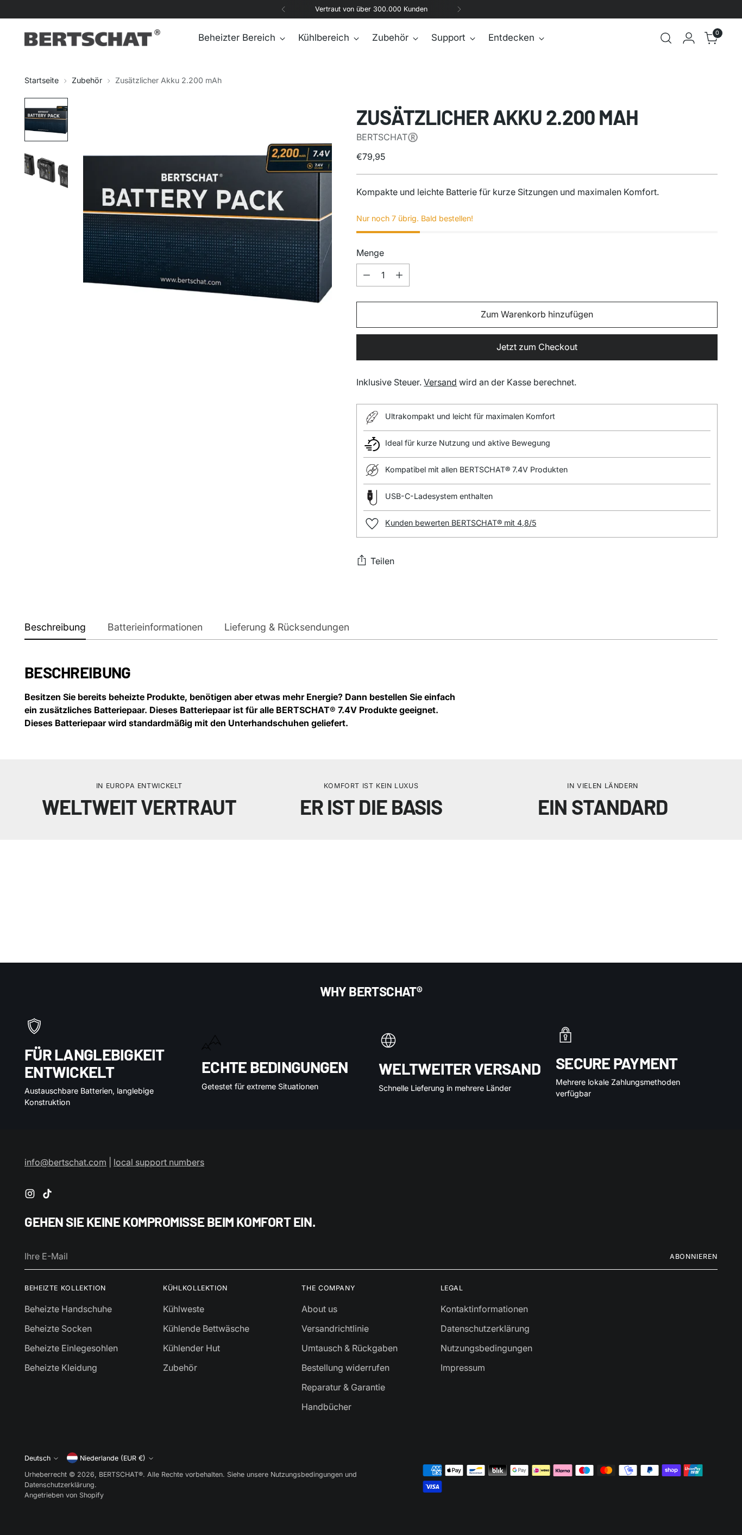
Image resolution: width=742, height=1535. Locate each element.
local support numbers (159, 1162)
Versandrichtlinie (335, 1328)
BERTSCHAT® (121, 1474)
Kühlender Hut (191, 1348)
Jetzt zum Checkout (536, 346)
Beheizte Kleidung (60, 1367)
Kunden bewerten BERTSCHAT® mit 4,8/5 (460, 522)
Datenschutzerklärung (485, 1328)
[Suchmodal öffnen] (666, 38)
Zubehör (87, 80)
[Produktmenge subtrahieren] (366, 275)
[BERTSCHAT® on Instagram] (30, 1195)
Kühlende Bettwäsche (206, 1328)
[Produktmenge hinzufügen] (399, 275)
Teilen (382, 561)
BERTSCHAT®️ (387, 137)
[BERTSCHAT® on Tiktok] (48, 1195)
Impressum (463, 1367)
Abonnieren (694, 1256)
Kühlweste (183, 1308)
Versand (440, 382)
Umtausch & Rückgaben (349, 1348)
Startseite (41, 80)
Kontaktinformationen (484, 1308)
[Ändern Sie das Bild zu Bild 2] (46, 169)
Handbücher (326, 1406)
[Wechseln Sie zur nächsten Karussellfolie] (708, 881)
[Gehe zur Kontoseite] (689, 38)
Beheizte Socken (58, 1328)
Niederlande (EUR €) (113, 1458)
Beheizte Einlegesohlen (71, 1348)
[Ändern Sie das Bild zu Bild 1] (46, 119)
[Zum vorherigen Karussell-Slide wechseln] (683, 882)
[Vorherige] (283, 9)
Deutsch (37, 1458)
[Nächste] (459, 9)
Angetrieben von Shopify (64, 1495)
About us (319, 1308)
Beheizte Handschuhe (68, 1308)
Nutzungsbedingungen (486, 1348)
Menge (370, 252)
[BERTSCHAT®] (92, 37)
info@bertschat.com (65, 1162)
